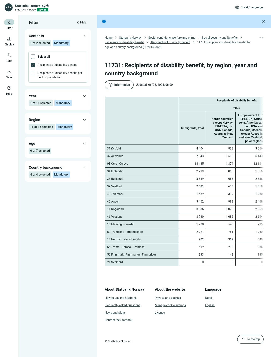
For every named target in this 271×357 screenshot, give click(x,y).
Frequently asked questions (122, 305)
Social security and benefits (220, 37)
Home (108, 37)
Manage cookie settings (170, 305)
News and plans (115, 312)
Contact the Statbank (118, 320)
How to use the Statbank (121, 298)
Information (122, 84)
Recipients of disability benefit (124, 42)
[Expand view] (261, 37)
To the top (253, 339)
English (210, 305)
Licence (160, 312)
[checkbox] (57, 57)
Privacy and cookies (168, 298)
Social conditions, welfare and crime (171, 37)
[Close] (264, 21)
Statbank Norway (130, 37)
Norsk (209, 298)
